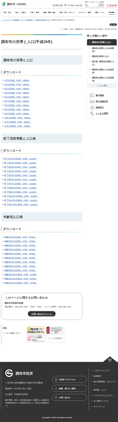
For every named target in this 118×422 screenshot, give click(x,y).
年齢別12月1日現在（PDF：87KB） (21, 283)
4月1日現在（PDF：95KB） (17, 93)
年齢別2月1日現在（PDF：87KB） (20, 241)
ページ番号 (100, 2)
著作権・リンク (100, 390)
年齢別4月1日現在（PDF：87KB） (20, 250)
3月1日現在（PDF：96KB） (17, 89)
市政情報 (16, 20)
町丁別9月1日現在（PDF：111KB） (20, 192)
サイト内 (90, 2)
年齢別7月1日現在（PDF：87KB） (20, 262)
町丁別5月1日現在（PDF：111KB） (20, 175)
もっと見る (103, 85)
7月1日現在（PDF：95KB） (17, 105)
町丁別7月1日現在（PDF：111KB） (20, 184)
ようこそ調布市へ (27, 20)
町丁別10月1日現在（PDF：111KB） (21, 196)
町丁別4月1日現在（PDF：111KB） (20, 171)
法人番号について (101, 401)
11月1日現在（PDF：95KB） (17, 122)
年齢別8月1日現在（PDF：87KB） (20, 266)
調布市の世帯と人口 (43, 20)
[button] (58, 5)
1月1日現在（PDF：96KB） (17, 80)
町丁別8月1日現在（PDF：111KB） (20, 188)
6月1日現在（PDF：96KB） (17, 101)
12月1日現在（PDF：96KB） (17, 126)
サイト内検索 (86, 5)
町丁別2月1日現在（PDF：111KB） (20, 163)
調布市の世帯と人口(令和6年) (103, 79)
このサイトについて (102, 370)
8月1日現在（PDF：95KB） (17, 109)
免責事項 (97, 376)
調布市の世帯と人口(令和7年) (103, 71)
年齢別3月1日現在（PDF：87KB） (20, 245)
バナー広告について (13, 333)
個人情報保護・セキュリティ (105, 383)
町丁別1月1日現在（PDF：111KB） (20, 159)
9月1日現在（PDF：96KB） (17, 114)
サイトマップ (99, 407)
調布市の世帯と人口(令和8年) (103, 49)
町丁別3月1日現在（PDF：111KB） (20, 167)
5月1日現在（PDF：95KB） (17, 97)
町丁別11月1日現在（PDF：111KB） (21, 200)
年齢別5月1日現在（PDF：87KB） (20, 254)
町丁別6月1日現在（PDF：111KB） (20, 179)
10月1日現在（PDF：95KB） (17, 118)
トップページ (6, 20)
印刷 (114, 25)
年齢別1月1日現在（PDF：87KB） (20, 237)
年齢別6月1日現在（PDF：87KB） (20, 258)
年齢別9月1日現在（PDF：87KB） (20, 270)
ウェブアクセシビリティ (104, 395)
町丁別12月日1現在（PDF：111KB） (21, 204)
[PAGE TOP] (110, 359)
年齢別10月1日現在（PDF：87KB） (21, 274)
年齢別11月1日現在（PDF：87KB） (20, 279)
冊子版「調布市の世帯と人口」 (103, 62)
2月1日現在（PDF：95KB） (17, 84)
